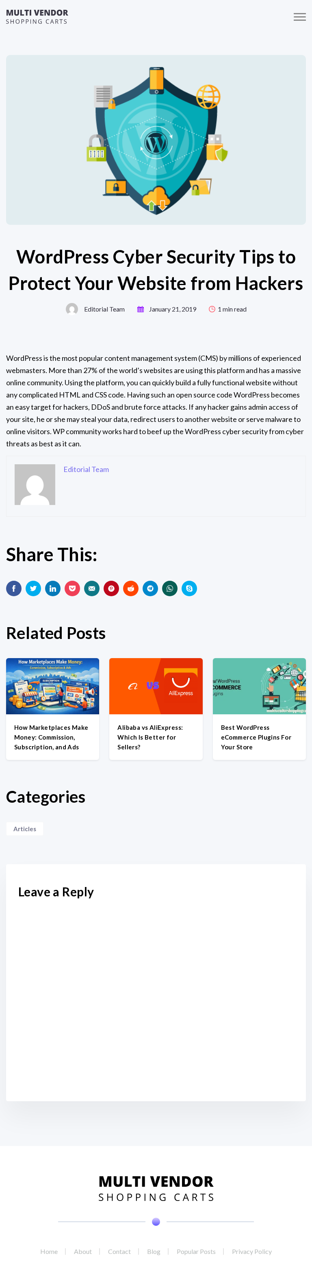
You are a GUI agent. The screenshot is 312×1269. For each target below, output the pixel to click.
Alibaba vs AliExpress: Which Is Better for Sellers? (150, 737)
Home (49, 1251)
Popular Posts (196, 1251)
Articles (24, 828)
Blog (153, 1251)
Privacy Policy (252, 1251)
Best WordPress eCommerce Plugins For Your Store (256, 737)
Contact (119, 1251)
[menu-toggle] (300, 17)
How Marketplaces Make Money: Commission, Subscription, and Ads (51, 737)
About (83, 1251)
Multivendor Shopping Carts (37, 16)
